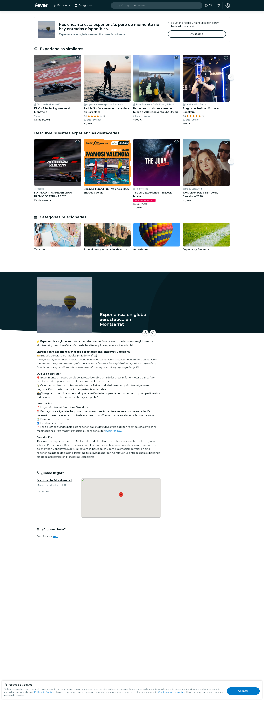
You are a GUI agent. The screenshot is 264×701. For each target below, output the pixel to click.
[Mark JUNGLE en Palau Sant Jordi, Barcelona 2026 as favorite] (226, 142)
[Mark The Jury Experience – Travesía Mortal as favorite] (176, 142)
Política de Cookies (44, 692)
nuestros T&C (113, 430)
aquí (55, 536)
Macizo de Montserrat (54, 480)
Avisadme (197, 34)
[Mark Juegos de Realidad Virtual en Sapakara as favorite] (226, 58)
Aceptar (243, 691)
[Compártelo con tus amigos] (145, 333)
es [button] (210, 5)
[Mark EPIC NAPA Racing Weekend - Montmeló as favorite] (77, 58)
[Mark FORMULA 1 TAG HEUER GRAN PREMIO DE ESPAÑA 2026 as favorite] (77, 142)
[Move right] (231, 77)
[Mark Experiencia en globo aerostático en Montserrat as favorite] (153, 333)
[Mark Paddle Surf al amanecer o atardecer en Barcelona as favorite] (127, 58)
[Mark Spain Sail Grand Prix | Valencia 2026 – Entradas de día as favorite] (127, 142)
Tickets (196, 331)
